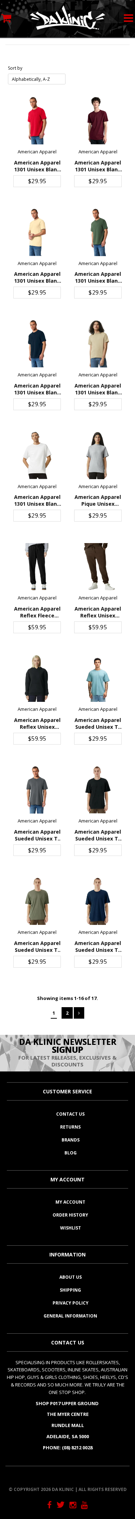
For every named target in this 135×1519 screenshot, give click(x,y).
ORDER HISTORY (70, 1215)
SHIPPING (70, 1290)
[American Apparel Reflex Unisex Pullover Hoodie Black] (37, 678)
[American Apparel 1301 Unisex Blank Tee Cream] (37, 232)
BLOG (70, 1153)
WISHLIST (70, 1228)
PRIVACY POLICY (71, 1303)
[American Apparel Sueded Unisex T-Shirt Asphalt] (37, 790)
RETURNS (70, 1127)
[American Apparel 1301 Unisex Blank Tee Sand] (98, 343)
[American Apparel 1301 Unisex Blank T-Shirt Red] (37, 120)
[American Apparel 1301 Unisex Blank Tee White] (37, 455)
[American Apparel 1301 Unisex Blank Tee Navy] (37, 343)
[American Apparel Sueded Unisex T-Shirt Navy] (98, 901)
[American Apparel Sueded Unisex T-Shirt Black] (98, 790)
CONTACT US (70, 1114)
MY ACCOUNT (70, 1202)
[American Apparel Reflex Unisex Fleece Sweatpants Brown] (98, 567)
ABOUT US (70, 1277)
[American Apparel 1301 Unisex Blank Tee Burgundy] (98, 120)
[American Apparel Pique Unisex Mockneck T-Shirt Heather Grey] (98, 455)
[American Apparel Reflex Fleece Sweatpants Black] (37, 567)
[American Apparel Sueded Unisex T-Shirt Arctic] (98, 678)
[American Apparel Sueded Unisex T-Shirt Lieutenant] (37, 901)
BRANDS (71, 1140)
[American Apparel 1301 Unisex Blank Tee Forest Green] (98, 232)
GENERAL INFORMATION (70, 1316)
